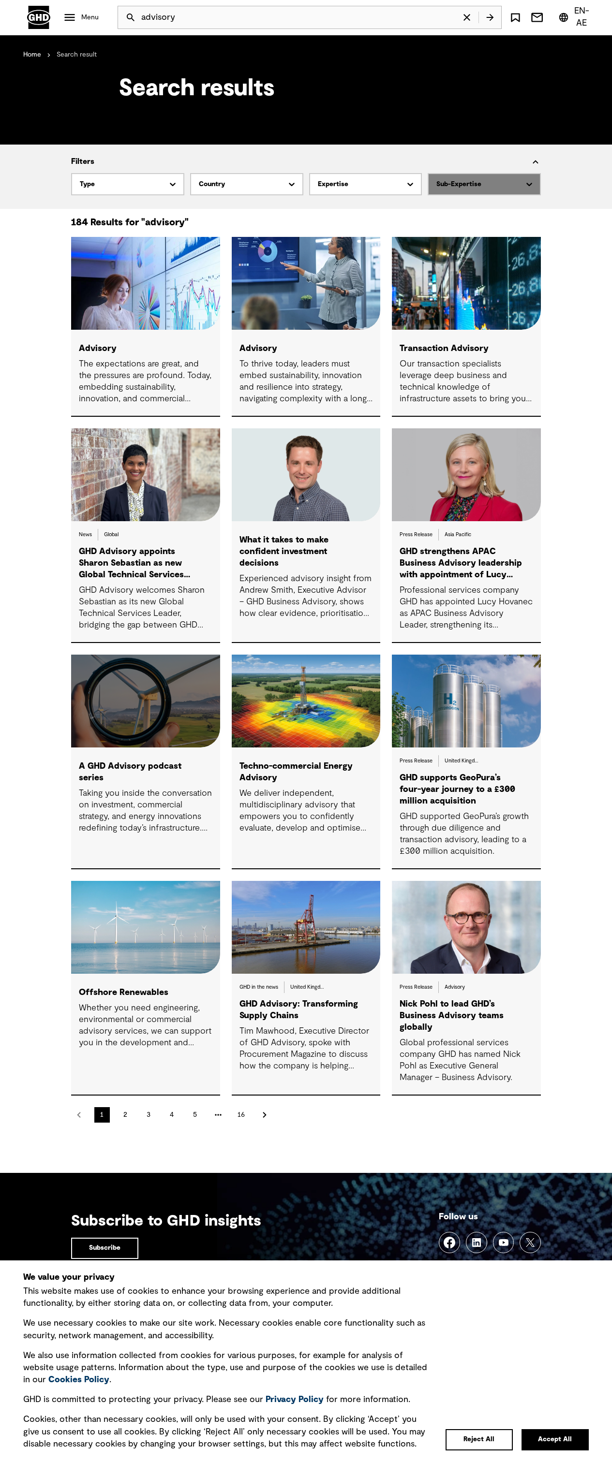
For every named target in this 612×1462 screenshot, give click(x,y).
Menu (90, 17)
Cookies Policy (78, 1379)
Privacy (295, 1399)
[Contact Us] (537, 17)
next (264, 1115)
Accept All (555, 1439)
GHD (38, 17)
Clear (466, 17)
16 (241, 1114)
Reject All (478, 1439)
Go (490, 17)
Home (32, 54)
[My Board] (515, 17)
